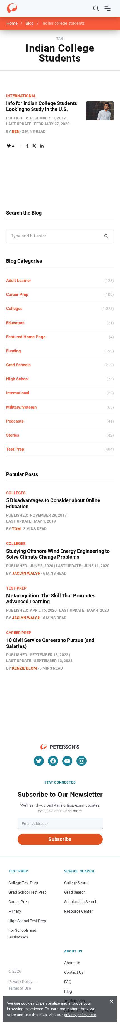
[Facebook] (27, 146)
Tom (16, 529)
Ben (16, 131)
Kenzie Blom (24, 668)
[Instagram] (81, 761)
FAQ (67, 982)
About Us (72, 963)
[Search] (96, 8)
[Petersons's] (12, 8)
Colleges (14, 308)
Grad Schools (18, 364)
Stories (12, 435)
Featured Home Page (25, 336)
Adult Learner (18, 280)
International (21, 96)
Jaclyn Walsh (26, 573)
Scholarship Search (80, 902)
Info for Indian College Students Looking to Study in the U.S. (41, 106)
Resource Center (78, 911)
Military (14, 911)
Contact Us (73, 972)
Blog (29, 23)
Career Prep (17, 294)
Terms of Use (19, 988)
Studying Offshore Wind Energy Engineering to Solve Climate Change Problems (58, 554)
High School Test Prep (27, 921)
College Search (77, 882)
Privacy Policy (20, 981)
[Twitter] (34, 146)
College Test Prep (23, 882)
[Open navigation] (107, 8)
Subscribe (59, 839)
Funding (13, 350)
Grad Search (75, 892)
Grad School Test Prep (27, 892)
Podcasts (15, 421)
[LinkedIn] (42, 146)
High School (17, 378)
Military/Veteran (21, 407)
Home (12, 23)
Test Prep (15, 449)
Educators (15, 322)
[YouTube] (67, 761)
